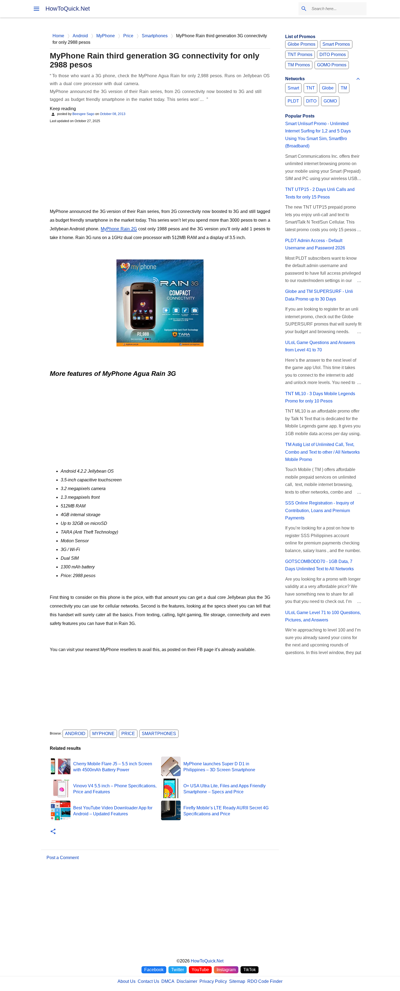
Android (75, 733)
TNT (310, 88)
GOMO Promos (331, 65)
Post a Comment (63, 857)
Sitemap (237, 981)
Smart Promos (336, 44)
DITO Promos (332, 54)
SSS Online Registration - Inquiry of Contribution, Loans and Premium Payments (319, 510)
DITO (311, 101)
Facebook (154, 969)
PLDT (293, 101)
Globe (328, 88)
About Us (127, 981)
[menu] (36, 8)
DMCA (167, 981)
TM (344, 88)
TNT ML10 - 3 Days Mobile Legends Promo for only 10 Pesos (320, 397)
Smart (293, 88)
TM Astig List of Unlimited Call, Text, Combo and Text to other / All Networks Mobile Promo (322, 452)
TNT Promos (300, 54)
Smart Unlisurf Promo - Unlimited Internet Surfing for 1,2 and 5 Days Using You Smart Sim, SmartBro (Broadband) (318, 134)
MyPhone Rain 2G (119, 229)
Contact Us (148, 981)
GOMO (330, 101)
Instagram (226, 969)
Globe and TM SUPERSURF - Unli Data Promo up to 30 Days (319, 295)
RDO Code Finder (264, 981)
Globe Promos (301, 44)
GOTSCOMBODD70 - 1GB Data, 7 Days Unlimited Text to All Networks (319, 565)
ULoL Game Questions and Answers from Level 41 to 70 (320, 346)
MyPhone (103, 733)
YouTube (200, 969)
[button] (53, 831)
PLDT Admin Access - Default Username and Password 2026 (315, 244)
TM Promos (299, 65)
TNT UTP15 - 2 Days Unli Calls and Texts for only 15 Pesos (320, 193)
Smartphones (159, 733)
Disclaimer (187, 981)
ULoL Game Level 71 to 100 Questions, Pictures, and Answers (323, 616)
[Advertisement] (160, 165)
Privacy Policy (213, 981)
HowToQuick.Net (67, 8)
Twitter (177, 969)
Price (128, 733)
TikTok (249, 969)
